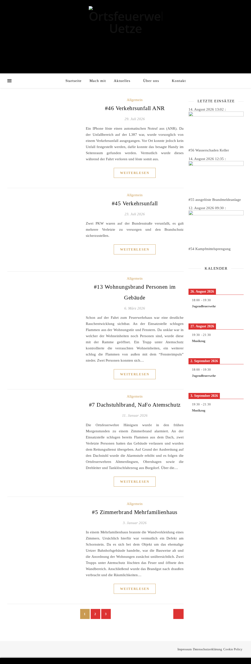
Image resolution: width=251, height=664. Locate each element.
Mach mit (97, 81)
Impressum (184, 649)
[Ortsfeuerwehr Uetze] (125, 22)
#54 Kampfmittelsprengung (209, 249)
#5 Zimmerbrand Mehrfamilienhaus (134, 512)
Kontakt (179, 81)
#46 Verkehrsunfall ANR (135, 108)
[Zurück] (194, 279)
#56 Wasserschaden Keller (208, 150)
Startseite (73, 81)
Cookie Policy (232, 649)
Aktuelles (122, 81)
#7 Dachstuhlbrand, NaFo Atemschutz (135, 405)
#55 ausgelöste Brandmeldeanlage (214, 200)
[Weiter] (238, 279)
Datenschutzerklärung (207, 649)
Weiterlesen (134, 173)
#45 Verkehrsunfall (135, 203)
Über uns (151, 81)
